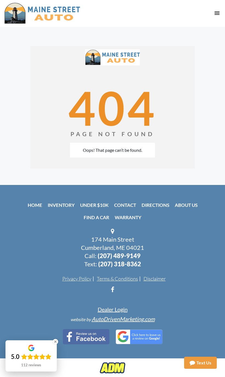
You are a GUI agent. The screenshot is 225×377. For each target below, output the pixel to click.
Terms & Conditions (117, 279)
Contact (125, 205)
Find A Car (96, 217)
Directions (155, 205)
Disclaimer (155, 279)
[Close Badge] (55, 341)
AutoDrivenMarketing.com (123, 319)
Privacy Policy (76, 279)
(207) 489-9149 (119, 255)
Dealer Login (113, 309)
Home (35, 205)
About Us (186, 205)
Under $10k (94, 205)
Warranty (128, 217)
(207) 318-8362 (119, 264)
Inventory (61, 205)
